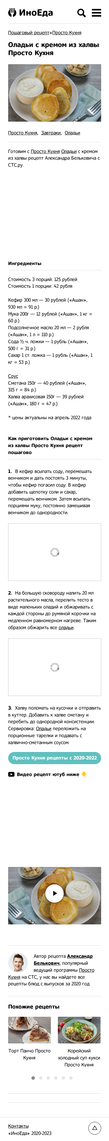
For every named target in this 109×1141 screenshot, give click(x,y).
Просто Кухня (22, 133)
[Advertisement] (54, 214)
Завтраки (51, 133)
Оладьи (72, 133)
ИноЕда (36, 12)
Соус (13, 376)
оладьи (66, 627)
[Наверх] (94, 1128)
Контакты (18, 1126)
